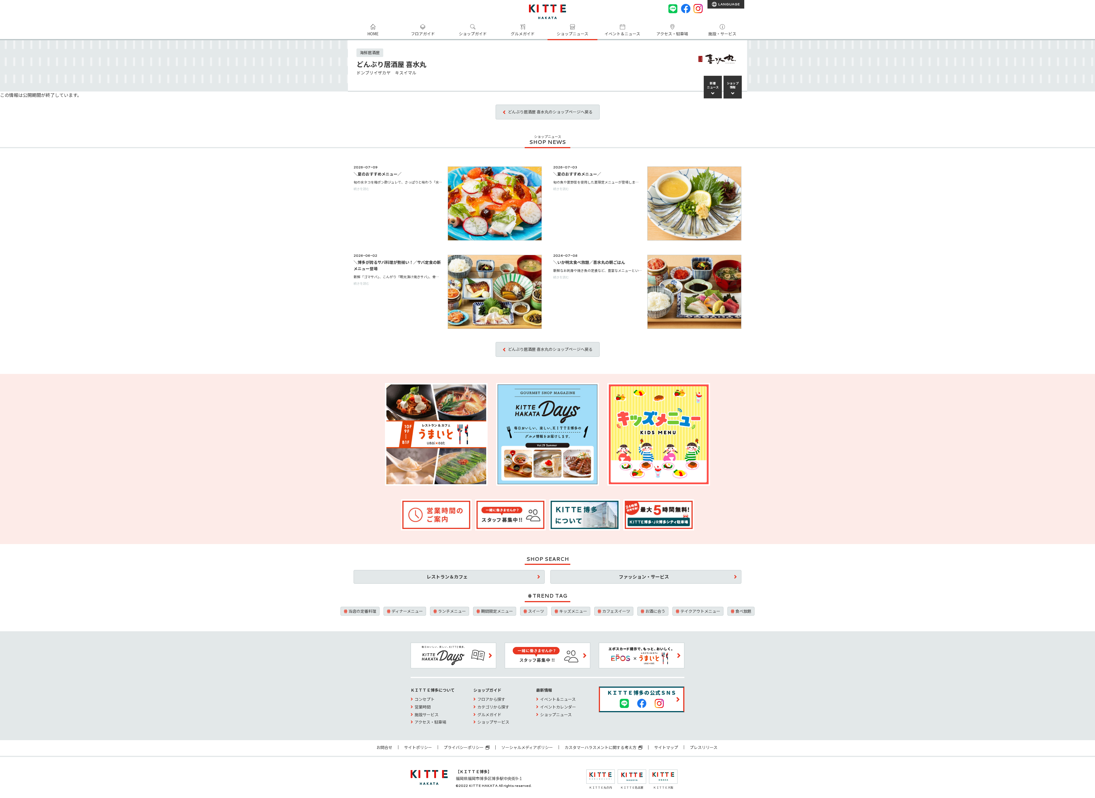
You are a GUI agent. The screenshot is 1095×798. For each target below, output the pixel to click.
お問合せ (384, 747)
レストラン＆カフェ (447, 576)
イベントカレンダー (558, 707)
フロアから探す (491, 699)
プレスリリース (703, 747)
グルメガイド (523, 33)
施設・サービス (722, 33)
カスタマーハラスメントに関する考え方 (601, 747)
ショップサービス (493, 722)
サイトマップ (666, 747)
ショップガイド (473, 33)
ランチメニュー (452, 611)
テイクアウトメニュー (700, 611)
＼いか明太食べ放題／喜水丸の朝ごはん (589, 262)
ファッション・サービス (644, 576)
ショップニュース (572, 33)
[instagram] (698, 8)
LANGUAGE (728, 4)
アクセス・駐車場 (672, 33)
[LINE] (673, 8)
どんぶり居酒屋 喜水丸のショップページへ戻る (550, 112)
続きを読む (361, 188)
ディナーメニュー (407, 611)
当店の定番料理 (362, 611)
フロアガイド (423, 33)
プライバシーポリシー (464, 747)
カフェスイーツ (616, 611)
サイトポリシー (418, 747)
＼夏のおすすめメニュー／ (378, 174)
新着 (713, 85)
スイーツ (536, 611)
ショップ (733, 85)
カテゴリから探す (493, 707)
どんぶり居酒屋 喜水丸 (391, 64)
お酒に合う (655, 611)
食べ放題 (743, 611)
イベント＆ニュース (622, 33)
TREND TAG (550, 595)
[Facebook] (685, 8)
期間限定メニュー (497, 611)
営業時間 (423, 707)
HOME (373, 33)
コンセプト (425, 699)
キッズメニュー (573, 611)
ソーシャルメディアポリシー (527, 747)
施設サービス (427, 714)
